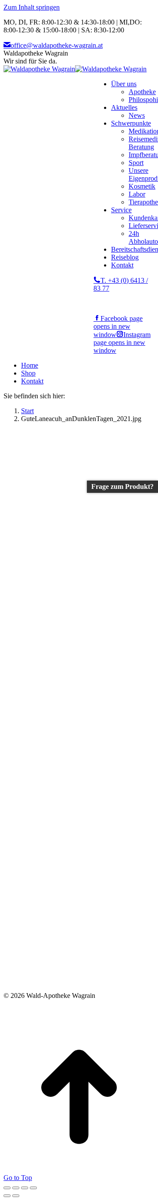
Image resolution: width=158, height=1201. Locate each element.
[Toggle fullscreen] (24, 1188)
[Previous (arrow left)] (7, 1195)
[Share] (15, 1188)
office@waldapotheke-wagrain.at (57, 45)
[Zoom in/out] (33, 1188)
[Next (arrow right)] (15, 1195)
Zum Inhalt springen (32, 7)
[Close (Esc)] (7, 1188)
